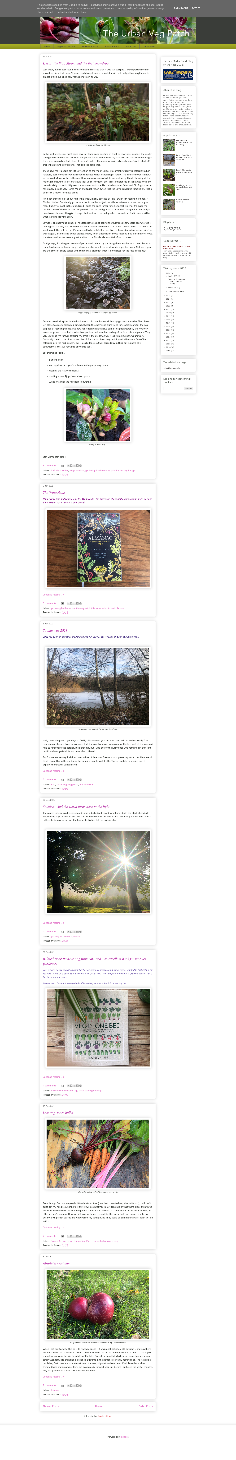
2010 (168, 347)
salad (59, 784)
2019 (168, 316)
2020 (168, 313)
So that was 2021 (55, 630)
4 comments (49, 779)
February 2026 (174, 291)
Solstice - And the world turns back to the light (76, 806)
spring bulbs (99, 1241)
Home (47, 46)
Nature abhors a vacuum (183, 201)
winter (76, 936)
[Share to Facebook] (77, 465)
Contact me (149, 46)
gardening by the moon (97, 470)
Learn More (180, 8)
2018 (168, 320)
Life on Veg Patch (83, 1241)
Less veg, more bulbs (58, 1112)
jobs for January (119, 470)
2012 (168, 340)
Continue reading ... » (53, 595)
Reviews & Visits (90, 46)
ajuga (72, 470)
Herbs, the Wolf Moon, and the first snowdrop (76, 63)
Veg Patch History (66, 46)
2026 (168, 273)
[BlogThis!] (71, 465)
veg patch (73, 784)
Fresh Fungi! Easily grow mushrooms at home (184, 157)
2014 (168, 333)
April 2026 (173, 276)
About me (131, 46)
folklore (80, 470)
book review (57, 1090)
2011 (168, 344)
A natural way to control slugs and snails (184, 187)
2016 (168, 326)
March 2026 (173, 288)
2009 (168, 351)
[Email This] (68, 465)
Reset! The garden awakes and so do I (184, 172)
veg (65, 784)
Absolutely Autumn (56, 1263)
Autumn (55, 1390)
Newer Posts (51, 1406)
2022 (168, 306)
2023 (168, 302)
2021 (168, 309)
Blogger (124, 1437)
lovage (131, 470)
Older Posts (146, 1406)
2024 (168, 299)
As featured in (112, 46)
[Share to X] (74, 465)
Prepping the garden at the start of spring (184, 142)
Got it (196, 8)
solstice (68, 936)
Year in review (86, 784)
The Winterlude (54, 492)
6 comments (49, 603)
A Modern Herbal (59, 470)
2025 (168, 295)
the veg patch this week (88, 608)
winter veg (112, 1241)
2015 (168, 330)
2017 (168, 323)
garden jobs (57, 936)
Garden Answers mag (62, 1241)
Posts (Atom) (105, 1416)
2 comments (49, 931)
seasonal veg (71, 1090)
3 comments (49, 465)
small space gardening (90, 1090)
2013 (168, 337)
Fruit (53, 784)
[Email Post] (61, 465)
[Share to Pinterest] (80, 465)
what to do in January (113, 608)
